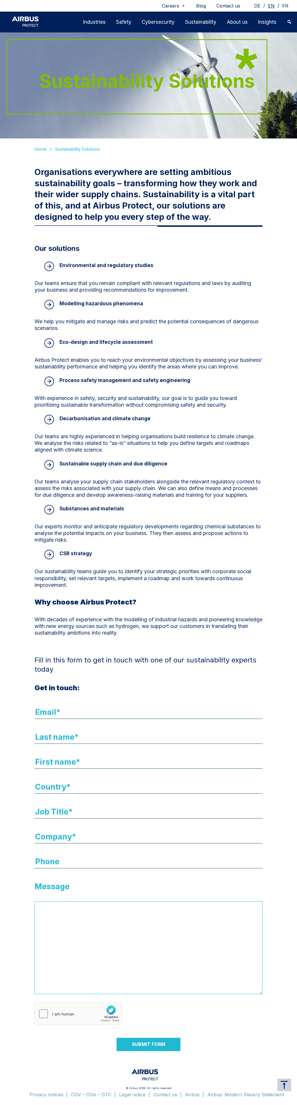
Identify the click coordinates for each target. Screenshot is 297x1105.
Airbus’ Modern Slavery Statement (245, 1094)
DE (257, 6)
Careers (170, 6)
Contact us (228, 6)
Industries (94, 22)
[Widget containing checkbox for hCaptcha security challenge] (78, 1014)
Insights (267, 22)
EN (271, 6)
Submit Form (148, 1044)
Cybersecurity (158, 22)
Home (41, 149)
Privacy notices (46, 1094)
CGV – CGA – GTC (91, 1094)
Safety (123, 22)
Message (52, 886)
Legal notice (132, 1094)
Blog (201, 6)
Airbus (192, 1094)
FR (285, 6)
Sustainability (200, 22)
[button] (289, 22)
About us (237, 22)
